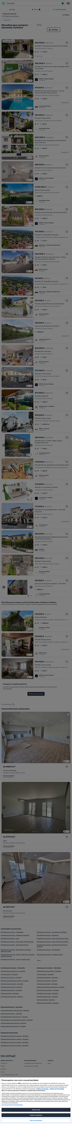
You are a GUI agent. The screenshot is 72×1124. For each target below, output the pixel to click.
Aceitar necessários (36, 1115)
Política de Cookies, (42, 1089)
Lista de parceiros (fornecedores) (12, 1105)
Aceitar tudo (36, 1110)
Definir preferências (36, 1120)
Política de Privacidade (57, 1089)
